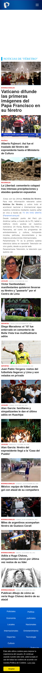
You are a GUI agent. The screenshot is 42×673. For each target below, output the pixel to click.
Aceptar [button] (11, 669)
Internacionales (11, 631)
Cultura (11, 643)
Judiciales (31, 618)
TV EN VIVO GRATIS (32, 213)
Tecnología (31, 637)
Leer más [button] (31, 663)
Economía (11, 618)
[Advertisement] (21, 32)
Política (31, 612)
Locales (11, 624)
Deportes (11, 637)
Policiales (11, 611)
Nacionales (31, 624)
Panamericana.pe (11, 215)
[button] (37, 5)
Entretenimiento (31, 631)
